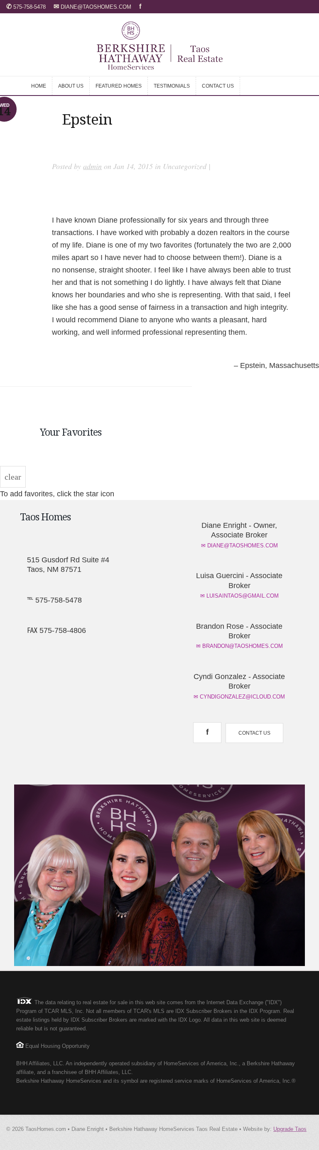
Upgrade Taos (290, 1129)
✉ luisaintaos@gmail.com (239, 596)
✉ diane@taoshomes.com (239, 545)
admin (92, 166)
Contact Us (254, 733)
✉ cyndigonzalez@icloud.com (239, 697)
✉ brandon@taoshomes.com (239, 646)
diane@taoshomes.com (93, 7)
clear (13, 476)
